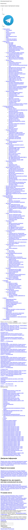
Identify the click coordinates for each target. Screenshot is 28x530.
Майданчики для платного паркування (15, 313)
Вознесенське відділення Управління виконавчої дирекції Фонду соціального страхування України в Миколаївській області (14, 508)
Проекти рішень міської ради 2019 (11, 428)
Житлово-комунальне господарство (14, 256)
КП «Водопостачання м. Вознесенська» (10, 484)
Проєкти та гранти (13, 283)
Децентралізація (7, 413)
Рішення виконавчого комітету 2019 (11, 442)
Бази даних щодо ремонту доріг (16, 264)
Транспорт (5, 308)
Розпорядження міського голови (16, 48)
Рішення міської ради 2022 (9, 451)
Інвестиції (8, 281)
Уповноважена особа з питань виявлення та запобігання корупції (17, 133)
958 (16, 385)
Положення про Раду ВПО (15, 269)
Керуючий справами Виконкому (16, 83)
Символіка (8, 33)
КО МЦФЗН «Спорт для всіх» (16, 228)
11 (13, 385)
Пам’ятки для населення (14, 200)
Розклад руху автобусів (11, 315)
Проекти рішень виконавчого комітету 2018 (13, 436)
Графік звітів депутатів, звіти (15, 80)
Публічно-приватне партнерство (16, 266)
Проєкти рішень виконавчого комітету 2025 (13, 393)
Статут (7, 31)
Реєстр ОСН (11, 255)
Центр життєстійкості (14, 243)
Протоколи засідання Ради (15, 275)
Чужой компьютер (6, 527)
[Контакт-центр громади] (3, 26)
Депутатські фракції (13, 75)
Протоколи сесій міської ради (15, 72)
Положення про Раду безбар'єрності (17, 274)
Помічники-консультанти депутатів (17, 67)
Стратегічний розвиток (11, 40)
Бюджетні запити (13, 126)
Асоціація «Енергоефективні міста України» (14, 475)
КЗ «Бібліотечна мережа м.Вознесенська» (14, 225)
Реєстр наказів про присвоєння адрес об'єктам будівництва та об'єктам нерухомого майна (17, 183)
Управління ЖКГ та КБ (14, 93)
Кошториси (11, 127)
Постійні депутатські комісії (15, 68)
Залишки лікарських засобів (15, 212)
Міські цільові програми (14, 76)
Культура (5, 401)
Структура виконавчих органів (16, 104)
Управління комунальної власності (17, 147)
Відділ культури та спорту (15, 100)
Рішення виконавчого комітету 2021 (11, 445)
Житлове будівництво (8, 404)
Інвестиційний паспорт (11, 36)
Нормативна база (13, 131)
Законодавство (12, 293)
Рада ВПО (8, 268)
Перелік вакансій (13, 142)
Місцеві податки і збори (14, 119)
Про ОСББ (11, 250)
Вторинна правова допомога (10, 420)
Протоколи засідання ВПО (15, 270)
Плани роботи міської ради (15, 62)
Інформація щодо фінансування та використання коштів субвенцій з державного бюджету (17, 117)
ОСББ (7, 249)
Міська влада (6, 41)
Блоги (4, 419)
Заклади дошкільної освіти (15, 214)
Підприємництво (10, 289)
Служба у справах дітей (14, 156)
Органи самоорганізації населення (14, 253)
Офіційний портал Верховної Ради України (11, 470)
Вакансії (8, 139)
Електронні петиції (7, 411)
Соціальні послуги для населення (16, 233)
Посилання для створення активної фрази (10, 519)
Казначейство (6, 403)
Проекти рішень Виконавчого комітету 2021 (13, 440)
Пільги (10, 232)
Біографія (11, 43)
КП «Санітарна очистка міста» (14, 487)
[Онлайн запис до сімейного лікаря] (3, 14)
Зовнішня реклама (13, 178)
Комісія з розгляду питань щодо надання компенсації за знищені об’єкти (15, 191)
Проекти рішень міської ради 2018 (11, 426)
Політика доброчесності (11, 129)
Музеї (10, 222)
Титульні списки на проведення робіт (14, 185)
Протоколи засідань (13, 90)
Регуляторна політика (14, 290)
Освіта (7, 213)
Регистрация (11, 528)
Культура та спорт (10, 220)
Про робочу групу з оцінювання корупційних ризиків (16, 135)
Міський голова (9, 42)
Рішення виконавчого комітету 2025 (11, 395)
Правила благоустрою (14, 265)
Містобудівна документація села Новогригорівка (16, 174)
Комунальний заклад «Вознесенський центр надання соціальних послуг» (17, 235)
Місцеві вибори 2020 (11, 187)
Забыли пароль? (4, 528)
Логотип (8, 35)
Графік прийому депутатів (15, 78)
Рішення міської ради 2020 (9, 424)
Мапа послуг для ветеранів (12, 278)
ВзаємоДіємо (6, 319)
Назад (2, 385)
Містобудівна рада (13, 177)
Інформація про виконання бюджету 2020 (12, 447)
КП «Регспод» (4, 487)
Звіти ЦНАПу (9, 306)
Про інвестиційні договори (15, 285)
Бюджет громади (12, 108)
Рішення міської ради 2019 (9, 423)
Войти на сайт (4, 526)
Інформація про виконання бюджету (11, 414)
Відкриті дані (9, 143)
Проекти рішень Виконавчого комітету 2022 (13, 452)
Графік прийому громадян (15, 46)
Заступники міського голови (12, 56)
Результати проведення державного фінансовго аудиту (17, 124)
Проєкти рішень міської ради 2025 (11, 394)
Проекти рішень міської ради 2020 (11, 429)
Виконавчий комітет (10, 81)
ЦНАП (5, 298)
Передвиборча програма (14, 50)
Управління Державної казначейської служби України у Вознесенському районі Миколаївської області (14, 498)
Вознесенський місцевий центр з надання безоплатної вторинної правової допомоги (12, 505)
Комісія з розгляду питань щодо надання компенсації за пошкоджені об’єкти (15, 189)
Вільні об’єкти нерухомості (15, 288)
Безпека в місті (9, 197)
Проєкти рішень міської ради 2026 (11, 398)
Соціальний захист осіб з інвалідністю (17, 242)
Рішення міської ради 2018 (9, 421)
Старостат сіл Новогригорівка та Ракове (18, 103)
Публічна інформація (8, 106)
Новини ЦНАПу (10, 300)
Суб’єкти (11, 163)
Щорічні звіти (12, 51)
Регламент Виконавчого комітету (16, 82)
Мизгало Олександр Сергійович (16, 58)
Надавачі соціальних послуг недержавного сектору (15, 237)
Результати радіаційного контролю (17, 202)
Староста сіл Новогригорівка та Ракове (15, 52)
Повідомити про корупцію (15, 138)
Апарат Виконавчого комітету (16, 92)
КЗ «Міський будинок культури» (16, 227)
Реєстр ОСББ (12, 252)
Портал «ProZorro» (13, 294)
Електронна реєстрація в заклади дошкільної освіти (16, 219)
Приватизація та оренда (14, 166)
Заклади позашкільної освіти (15, 217)
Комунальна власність (11, 161)
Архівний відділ (12, 102)
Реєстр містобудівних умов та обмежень (18, 179)
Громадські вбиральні (14, 260)
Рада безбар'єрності (10, 273)
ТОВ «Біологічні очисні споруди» (12, 488)
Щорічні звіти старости (14, 55)
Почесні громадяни (10, 32)
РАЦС (4, 406)
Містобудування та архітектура (13, 167)
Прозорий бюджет (10, 107)
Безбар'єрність (12, 180)
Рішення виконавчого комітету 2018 (11, 441)
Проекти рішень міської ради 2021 (11, 430)
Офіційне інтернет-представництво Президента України (13, 471)
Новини (5, 389)
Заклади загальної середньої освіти (17, 215)
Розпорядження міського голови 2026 (12, 390)
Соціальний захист (10, 230)
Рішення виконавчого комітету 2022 (11, 454)
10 (11, 385)
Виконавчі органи (10, 91)
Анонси (5, 418)
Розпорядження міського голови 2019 (12, 433)
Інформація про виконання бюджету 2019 (12, 446)
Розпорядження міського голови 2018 (12, 431)
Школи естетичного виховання (16, 223)
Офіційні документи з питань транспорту (15, 309)
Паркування (9, 311)
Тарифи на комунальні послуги (16, 261)
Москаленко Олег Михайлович (16, 57)
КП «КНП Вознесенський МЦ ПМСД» (18, 157)
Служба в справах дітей (14, 101)
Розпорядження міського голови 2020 (12, 434)
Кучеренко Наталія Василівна (15, 53)
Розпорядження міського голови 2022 (12, 455)
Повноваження (12, 45)
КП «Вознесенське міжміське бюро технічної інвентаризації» (14, 485)
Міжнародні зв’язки (13, 284)
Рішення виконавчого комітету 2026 (11, 399)
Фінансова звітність (13, 128)
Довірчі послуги (10, 305)
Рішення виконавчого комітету (16, 88)
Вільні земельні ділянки (14, 286)
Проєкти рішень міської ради (15, 70)
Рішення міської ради (13, 71)
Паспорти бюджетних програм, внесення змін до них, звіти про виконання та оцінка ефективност (16, 113)
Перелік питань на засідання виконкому (18, 86)
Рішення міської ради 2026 (9, 391)
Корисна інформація (8, 195)
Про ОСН (11, 254)
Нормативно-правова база (12, 301)
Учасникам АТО (10, 244)
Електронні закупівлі (11, 291)
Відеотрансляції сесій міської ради (17, 77)
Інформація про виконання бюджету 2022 (12, 410)
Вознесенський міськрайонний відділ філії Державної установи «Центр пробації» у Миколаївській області (13, 503)
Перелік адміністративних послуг (14, 303)
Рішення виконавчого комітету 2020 (11, 444)
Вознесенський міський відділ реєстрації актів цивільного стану (12, 501)
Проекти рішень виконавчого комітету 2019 (13, 437)
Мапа (7, 37)
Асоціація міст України (17, 474)
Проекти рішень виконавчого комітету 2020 (13, 439)
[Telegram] (8, 25)
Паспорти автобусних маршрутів (13, 314)
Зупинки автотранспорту (14, 263)
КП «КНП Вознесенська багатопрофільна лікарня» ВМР (16, 205)
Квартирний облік (13, 164)
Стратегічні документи (11, 38)
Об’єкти (11, 162)
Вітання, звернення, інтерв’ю (15, 47)
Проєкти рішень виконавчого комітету (18, 87)
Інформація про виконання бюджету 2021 (12, 450)
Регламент (11, 61)
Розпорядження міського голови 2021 (12, 435)
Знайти (15, 321)
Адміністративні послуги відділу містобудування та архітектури (16, 169)
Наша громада (6, 28)
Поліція (5, 405)
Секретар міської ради (14, 63)
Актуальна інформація (11, 304)
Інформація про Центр (11, 299)
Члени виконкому (13, 85)
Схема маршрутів (10, 310)
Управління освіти (13, 95)
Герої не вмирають (13, 248)
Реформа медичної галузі (14, 210)
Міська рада (8, 60)
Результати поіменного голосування (17, 73)
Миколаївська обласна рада (10, 473)
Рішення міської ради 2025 (9, 396)
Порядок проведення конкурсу (16, 141)
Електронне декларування (15, 137)
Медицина (8, 203)
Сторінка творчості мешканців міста (17, 229)
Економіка (5, 280)
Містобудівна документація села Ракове (18, 176)
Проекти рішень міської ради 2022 (11, 449)
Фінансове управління (14, 98)
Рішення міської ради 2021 (9, 425)
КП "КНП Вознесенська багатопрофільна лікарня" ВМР (16, 159)
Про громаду (9, 30)
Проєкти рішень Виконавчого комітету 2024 (13, 400)
